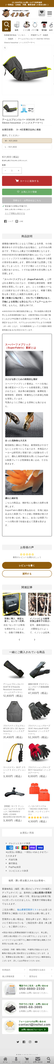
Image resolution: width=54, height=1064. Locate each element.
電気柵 (44, 30)
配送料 (4, 160)
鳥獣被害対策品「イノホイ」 (15, 35)
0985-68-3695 (30, 1007)
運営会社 (33, 976)
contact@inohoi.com (35, 1024)
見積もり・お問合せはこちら (27, 200)
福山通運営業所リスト (28, 909)
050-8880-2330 (32, 988)
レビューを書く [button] (27, 565)
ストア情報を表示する (15, 213)
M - (11, 140)
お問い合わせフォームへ (32, 1029)
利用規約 (6, 970)
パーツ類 (34, 30)
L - (11, 147)
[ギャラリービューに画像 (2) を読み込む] (27, 108)
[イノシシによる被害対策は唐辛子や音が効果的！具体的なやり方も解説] (39, 604)
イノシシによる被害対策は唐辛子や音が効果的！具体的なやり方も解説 (39, 622)
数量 (4, 165)
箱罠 (16, 30)
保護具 (11, 39)
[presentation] (19, 639)
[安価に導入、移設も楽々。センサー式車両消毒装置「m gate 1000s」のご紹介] (14, 604)
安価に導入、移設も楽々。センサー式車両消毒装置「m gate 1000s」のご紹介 (14, 622)
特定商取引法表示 (37, 970)
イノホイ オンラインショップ (30, 1054)
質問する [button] (27, 573)
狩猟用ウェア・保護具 (39, 35)
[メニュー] (49, 13)
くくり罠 (26, 30)
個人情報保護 (8, 976)
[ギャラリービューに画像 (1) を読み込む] (10, 108)
